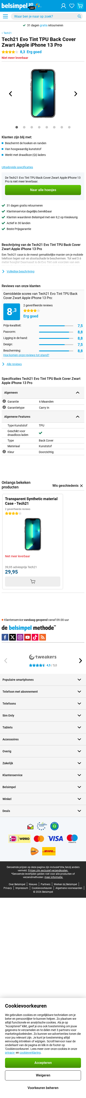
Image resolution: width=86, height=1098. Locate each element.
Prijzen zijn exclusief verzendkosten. (48, 870)
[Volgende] (75, 94)
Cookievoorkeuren (42, 888)
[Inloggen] (63, 6)
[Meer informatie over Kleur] (4, 451)
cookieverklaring (30, 1052)
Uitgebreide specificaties (17, 167)
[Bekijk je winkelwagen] (80, 6)
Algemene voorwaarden (69, 888)
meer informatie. (53, 877)
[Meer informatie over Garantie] (4, 401)
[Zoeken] (79, 16)
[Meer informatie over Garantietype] (4, 407)
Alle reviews (14, 364)
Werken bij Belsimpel (65, 884)
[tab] (16, 127)
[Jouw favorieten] (72, 6)
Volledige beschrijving (20, 271)
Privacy (8, 888)
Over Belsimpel (17, 884)
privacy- (10, 1052)
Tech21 (8, 33)
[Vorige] (10, 94)
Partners (45, 884)
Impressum (21, 888)
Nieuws (33, 884)
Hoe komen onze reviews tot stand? (26, 355)
